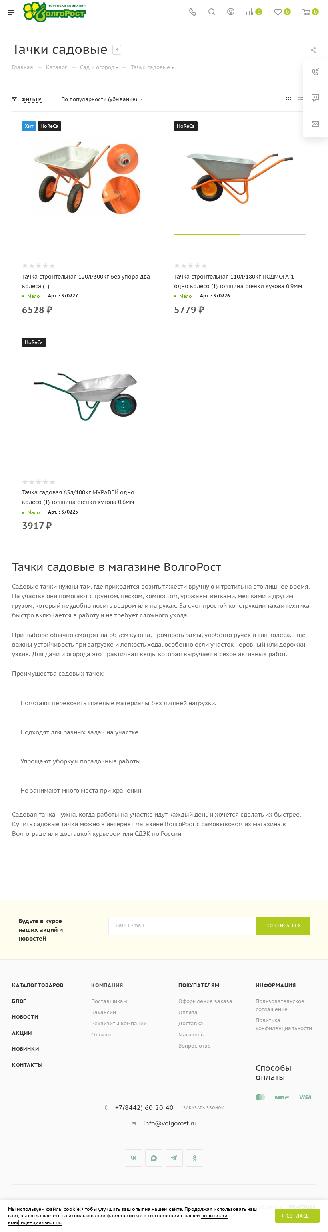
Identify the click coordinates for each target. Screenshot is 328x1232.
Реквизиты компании (119, 1023)
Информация (276, 985)
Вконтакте (133, 1158)
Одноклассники (194, 1158)
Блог (19, 1001)
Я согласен (297, 1216)
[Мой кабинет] (230, 12)
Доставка (190, 1023)
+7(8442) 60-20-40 (144, 1107)
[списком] (301, 99)
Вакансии (103, 1012)
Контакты (27, 1065)
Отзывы (101, 1034)
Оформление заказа (205, 1001)
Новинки (25, 1049)
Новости (25, 1017)
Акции (22, 1033)
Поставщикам (109, 1001)
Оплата (188, 1012)
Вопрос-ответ (195, 1045)
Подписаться (283, 925)
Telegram (174, 1158)
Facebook (153, 1158)
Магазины (191, 1034)
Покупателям (199, 985)
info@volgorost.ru (170, 1123)
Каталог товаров (38, 985)
